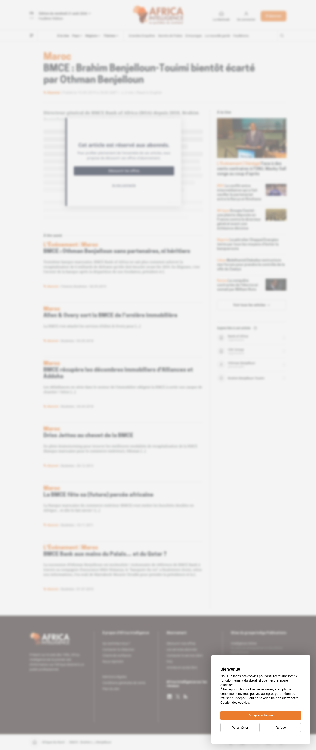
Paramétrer (240, 727)
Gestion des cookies (234, 702)
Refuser (281, 727)
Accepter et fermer (260, 715)
